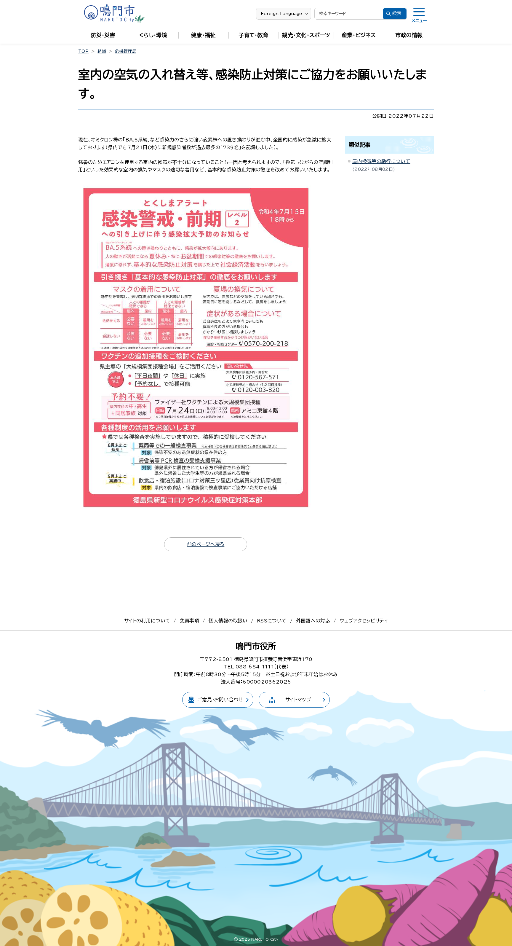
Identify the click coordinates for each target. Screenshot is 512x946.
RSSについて (272, 620)
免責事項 (189, 620)
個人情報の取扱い (228, 620)
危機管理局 (125, 51)
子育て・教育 (253, 35)
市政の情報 (409, 35)
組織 (101, 51)
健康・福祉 (203, 35)
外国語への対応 (313, 620)
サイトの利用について (147, 620)
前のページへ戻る (206, 544)
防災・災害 (103, 35)
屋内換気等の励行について (381, 161)
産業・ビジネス (359, 35)
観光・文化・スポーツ (306, 35)
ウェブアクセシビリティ (364, 620)
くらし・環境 (153, 35)
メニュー (419, 21)
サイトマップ (298, 699)
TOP (83, 51)
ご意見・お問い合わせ (220, 699)
